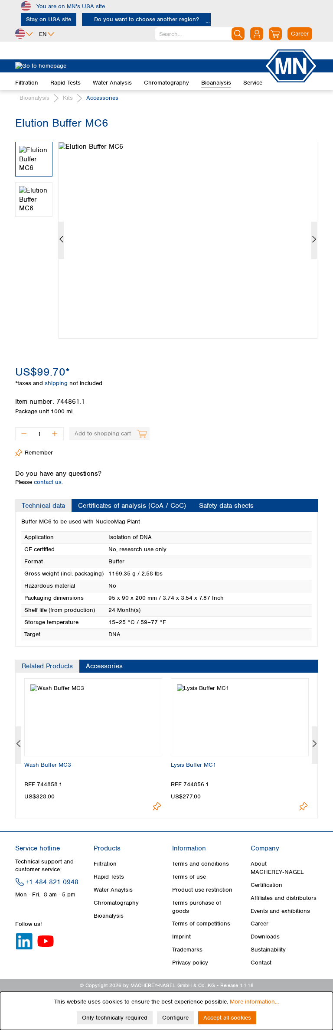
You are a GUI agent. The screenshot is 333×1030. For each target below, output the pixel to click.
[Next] (314, 240)
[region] (166, 234)
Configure (175, 1017)
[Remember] (156, 806)
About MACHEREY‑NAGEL (277, 867)
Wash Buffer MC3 (47, 764)
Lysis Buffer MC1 (193, 764)
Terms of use (189, 876)
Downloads (265, 936)
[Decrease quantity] (23, 433)
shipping (57, 383)
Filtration (105, 863)
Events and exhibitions (280, 911)
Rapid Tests (109, 876)
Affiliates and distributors (284, 898)
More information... (254, 1001)
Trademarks (187, 949)
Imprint (181, 936)
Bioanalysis (109, 915)
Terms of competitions (201, 923)
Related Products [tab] (47, 666)
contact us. (48, 482)
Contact (261, 962)
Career (259, 923)
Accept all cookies (227, 1017)
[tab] (43, 505)
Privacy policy (190, 962)
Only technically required (114, 1017)
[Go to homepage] (139, 66)
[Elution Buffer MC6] (188, 240)
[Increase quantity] (54, 433)
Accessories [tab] (104, 666)
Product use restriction (202, 889)
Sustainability (268, 949)
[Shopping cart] (275, 33)
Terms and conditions (200, 863)
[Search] (238, 33)
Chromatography (116, 902)
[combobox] (200, 33)
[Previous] (61, 240)
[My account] (256, 33)
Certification (266, 885)
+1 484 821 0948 (52, 882)
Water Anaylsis (113, 889)
